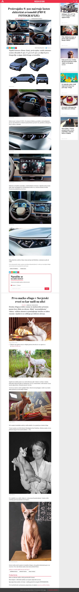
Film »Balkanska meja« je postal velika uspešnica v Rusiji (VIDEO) (69, 38)
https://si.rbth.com (16, 346)
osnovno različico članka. (44, 585)
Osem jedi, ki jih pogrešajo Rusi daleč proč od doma (69, 108)
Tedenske (14, 285)
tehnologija (23, 268)
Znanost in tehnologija (20, 18)
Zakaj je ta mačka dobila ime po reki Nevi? (19, 569)
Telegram (49, 47)
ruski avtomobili (14, 268)
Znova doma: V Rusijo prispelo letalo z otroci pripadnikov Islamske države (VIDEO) (68, 131)
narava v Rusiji (23, 571)
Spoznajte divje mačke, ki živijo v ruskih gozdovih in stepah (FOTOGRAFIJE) (28, 582)
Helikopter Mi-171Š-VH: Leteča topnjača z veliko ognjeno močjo (68, 16)
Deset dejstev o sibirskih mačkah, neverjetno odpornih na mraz (25, 579)
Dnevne (19, 285)
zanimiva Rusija (13, 571)
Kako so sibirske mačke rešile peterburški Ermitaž (22, 577)
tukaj (45, 590)
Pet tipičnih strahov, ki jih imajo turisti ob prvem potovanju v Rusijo (69, 86)
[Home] (2, 1)
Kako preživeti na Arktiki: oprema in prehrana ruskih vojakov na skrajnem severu (69, 62)
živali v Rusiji (32, 571)
